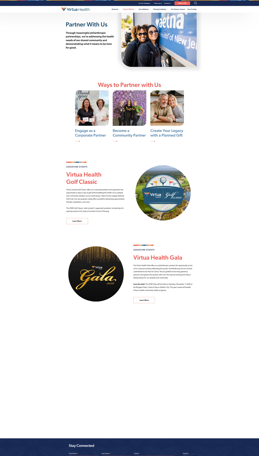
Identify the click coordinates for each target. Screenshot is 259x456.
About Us (115, 9)
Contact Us (167, 3)
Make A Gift (182, 3)
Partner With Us (128, 9)
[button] (195, 3)
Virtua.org (157, 3)
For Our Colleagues (144, 3)
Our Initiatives (144, 9)
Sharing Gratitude (159, 9)
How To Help (192, 9)
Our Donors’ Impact (178, 9)
